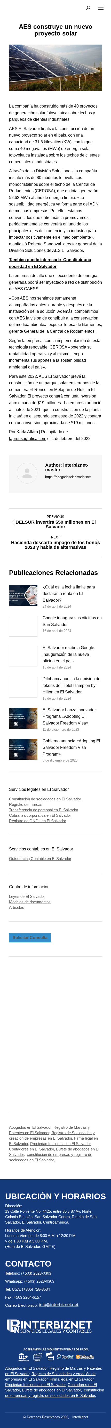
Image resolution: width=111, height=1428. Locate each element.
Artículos (16, 907)
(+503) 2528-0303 (36, 1273)
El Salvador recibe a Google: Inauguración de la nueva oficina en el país (69, 654)
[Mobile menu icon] (101, 8)
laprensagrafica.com (27, 438)
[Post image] (23, 595)
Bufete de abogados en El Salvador (51, 1390)
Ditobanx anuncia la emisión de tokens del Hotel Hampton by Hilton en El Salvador (71, 685)
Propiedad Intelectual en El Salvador (60, 1143)
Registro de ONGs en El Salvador (37, 821)
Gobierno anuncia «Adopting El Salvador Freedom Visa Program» (71, 747)
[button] (88, 8)
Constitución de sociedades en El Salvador (45, 799)
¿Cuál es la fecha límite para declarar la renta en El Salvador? (69, 593)
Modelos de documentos (30, 902)
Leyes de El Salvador (27, 896)
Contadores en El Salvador (31, 1149)
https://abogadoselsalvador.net (68, 477)
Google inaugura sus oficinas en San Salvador (72, 621)
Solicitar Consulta (30, 937)
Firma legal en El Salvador (71, 1379)
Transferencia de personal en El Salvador (43, 810)
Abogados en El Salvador (30, 1127)
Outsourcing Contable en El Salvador (40, 858)
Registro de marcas (25, 804)
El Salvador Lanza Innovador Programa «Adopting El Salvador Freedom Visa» (69, 716)
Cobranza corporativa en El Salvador (40, 815)
